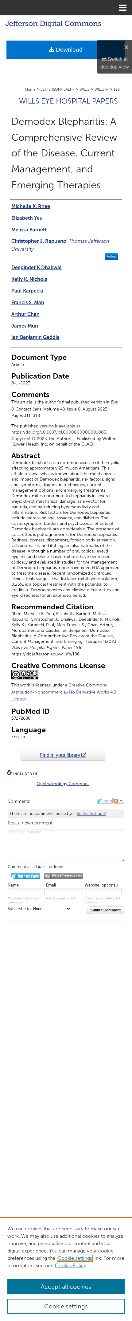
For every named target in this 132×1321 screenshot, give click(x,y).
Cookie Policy (70, 1265)
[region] (66, 1269)
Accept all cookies (66, 1286)
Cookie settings (75, 1258)
